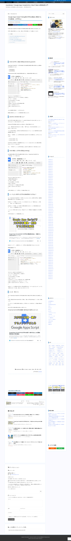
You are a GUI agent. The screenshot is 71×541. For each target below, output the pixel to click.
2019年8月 (50, 273)
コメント (9, 499)
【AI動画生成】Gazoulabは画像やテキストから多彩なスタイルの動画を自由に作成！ (59, 71)
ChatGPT (53, 345)
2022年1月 (50, 225)
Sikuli (49, 311)
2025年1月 (50, 172)
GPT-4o (54, 353)
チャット (50, 359)
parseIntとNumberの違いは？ (14, 37)
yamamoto (40, 371)
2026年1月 (50, 161)
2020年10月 (50, 250)
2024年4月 (50, 182)
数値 (37, 369)
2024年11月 (50, 174)
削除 (57, 363)
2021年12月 (50, 227)
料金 (53, 364)
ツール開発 (50, 317)
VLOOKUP (50, 356)
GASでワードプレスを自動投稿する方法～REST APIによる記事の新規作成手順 (27, 435)
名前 (9, 508)
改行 (63, 363)
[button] (50, 387)
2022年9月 (50, 212)
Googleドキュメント (52, 351)
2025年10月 (50, 164)
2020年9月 (50, 252)
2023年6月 (50, 197)
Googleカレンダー (52, 350)
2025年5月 (50, 169)
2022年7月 (50, 215)
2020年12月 (50, 247)
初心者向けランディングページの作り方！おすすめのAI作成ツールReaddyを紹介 (59, 63)
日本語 (56, 364)
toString (33, 369)
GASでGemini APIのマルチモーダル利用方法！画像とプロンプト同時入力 (26, 414)
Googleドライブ (60, 351)
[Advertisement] (25, 51)
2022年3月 (50, 222)
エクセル (55, 358)
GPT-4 (50, 353)
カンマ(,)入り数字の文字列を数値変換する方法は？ (17, 40)
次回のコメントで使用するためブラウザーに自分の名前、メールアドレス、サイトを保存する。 (23, 516)
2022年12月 (50, 207)
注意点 (60, 364)
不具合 (59, 361)
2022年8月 (50, 214)
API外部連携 (51, 301)
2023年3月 (50, 202)
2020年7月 (50, 255)
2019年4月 (50, 278)
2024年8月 (50, 177)
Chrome (62, 345)
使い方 (63, 361)
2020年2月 (50, 263)
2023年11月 (50, 189)
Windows (56, 356)
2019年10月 (50, 270)
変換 (35, 369)
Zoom (61, 356)
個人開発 (50, 363)
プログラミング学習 (51, 319)
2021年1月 (50, 245)
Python (49, 307)
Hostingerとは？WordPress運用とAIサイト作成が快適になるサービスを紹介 (59, 94)
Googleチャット (59, 350)
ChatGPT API (58, 345)
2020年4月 (50, 260)
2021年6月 (50, 237)
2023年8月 (50, 194)
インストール (51, 358)
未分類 (49, 322)
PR (49, 306)
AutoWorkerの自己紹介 (56, 31)
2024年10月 (50, 176)
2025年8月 (50, 166)
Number (26, 369)
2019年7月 (50, 275)
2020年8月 (50, 253)
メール (50, 361)
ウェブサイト (10, 512)
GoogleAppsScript (14, 13)
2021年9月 (50, 232)
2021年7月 (50, 235)
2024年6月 (50, 181)
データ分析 (55, 359)
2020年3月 (50, 262)
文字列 (40, 369)
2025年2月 (50, 171)
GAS (23, 369)
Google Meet (60, 348)
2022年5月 (50, 219)
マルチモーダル (61, 359)
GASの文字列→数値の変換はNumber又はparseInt (17, 36)
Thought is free (40, 538)
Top (9, 13)
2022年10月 (50, 210)
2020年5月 (50, 258)
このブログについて (51, 312)
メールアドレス (22, 508)
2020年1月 (50, 265)
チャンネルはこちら (59, 36)
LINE (58, 353)
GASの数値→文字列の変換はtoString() (15, 39)
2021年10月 (50, 230)
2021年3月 (50, 242)
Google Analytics (51, 348)
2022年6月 (50, 217)
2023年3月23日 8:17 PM (15, 474)
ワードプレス (55, 361)
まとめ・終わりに (12, 42)
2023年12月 (50, 187)
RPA (49, 309)
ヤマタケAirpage (58, 38)
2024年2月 (50, 184)
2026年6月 (50, 159)
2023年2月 (50, 204)
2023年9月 (50, 192)
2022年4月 (50, 220)
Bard (49, 345)
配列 (63, 364)
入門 (54, 363)
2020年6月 (50, 257)
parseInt (29, 369)
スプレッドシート (51, 316)
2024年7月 (50, 179)
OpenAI (62, 353)
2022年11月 (50, 209)
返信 (40, 491)
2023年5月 (50, 199)
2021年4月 (50, 240)
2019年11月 (50, 268)
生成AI (50, 324)
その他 (50, 314)
